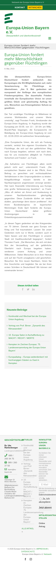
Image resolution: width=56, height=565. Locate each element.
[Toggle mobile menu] (50, 38)
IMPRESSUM (42, 549)
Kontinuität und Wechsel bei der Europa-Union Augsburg (28, 452)
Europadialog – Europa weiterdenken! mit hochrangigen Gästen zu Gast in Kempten (28, 360)
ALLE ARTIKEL (28, 529)
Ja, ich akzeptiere (44, 500)
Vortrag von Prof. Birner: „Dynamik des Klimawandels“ (28, 470)
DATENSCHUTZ (28, 552)
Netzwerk (48, 554)
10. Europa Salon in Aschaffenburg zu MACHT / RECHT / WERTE (28, 488)
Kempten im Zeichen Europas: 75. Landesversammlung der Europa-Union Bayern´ (27, 347)
